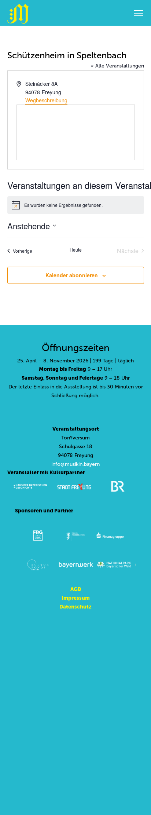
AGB (75, 589)
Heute (76, 250)
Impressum (76, 598)
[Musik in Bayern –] (18, 14)
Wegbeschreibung (46, 100)
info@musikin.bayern (75, 464)
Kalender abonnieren (71, 275)
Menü (138, 13)
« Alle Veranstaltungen (117, 66)
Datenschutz (75, 607)
